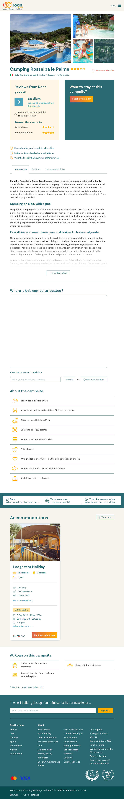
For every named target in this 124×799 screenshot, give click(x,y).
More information (58, 273)
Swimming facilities (55, 169)
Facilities (35, 169)
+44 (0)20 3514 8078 (57, 790)
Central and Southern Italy (33, 75)
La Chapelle (96, 729)
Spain (13, 741)
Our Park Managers (73, 733)
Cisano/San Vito (72, 761)
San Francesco (71, 749)
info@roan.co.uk (78, 790)
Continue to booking (44, 635)
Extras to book (45, 749)
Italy (17, 75)
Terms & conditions (47, 737)
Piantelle (68, 753)
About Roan (44, 729)
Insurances (43, 757)
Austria (13, 749)
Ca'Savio (68, 757)
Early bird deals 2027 (100, 741)
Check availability (81, 98)
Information (21, 169)
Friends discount (98, 756)
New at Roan (70, 737)
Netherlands (16, 745)
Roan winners (70, 741)
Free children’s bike (73, 729)
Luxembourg (16, 753)
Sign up (104, 710)
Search (69, 379)
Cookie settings (31, 795)
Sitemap (14, 795)
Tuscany (52, 75)
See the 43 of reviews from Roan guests (41, 105)
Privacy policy (45, 753)
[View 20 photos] (40, 38)
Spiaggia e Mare (72, 745)
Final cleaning (97, 744)
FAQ (40, 745)
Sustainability (44, 733)
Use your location (95, 379)
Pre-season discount (48, 741)
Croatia (14, 737)
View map (106, 517)
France (13, 729)
